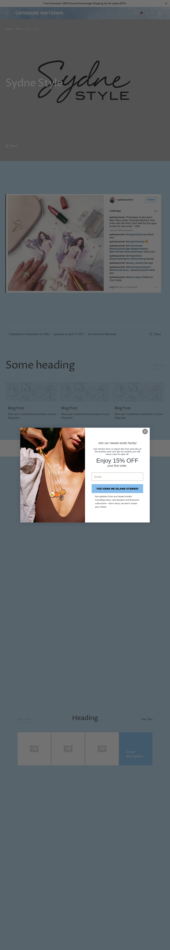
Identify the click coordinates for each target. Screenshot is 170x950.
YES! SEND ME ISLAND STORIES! (117, 489)
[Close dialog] (145, 431)
